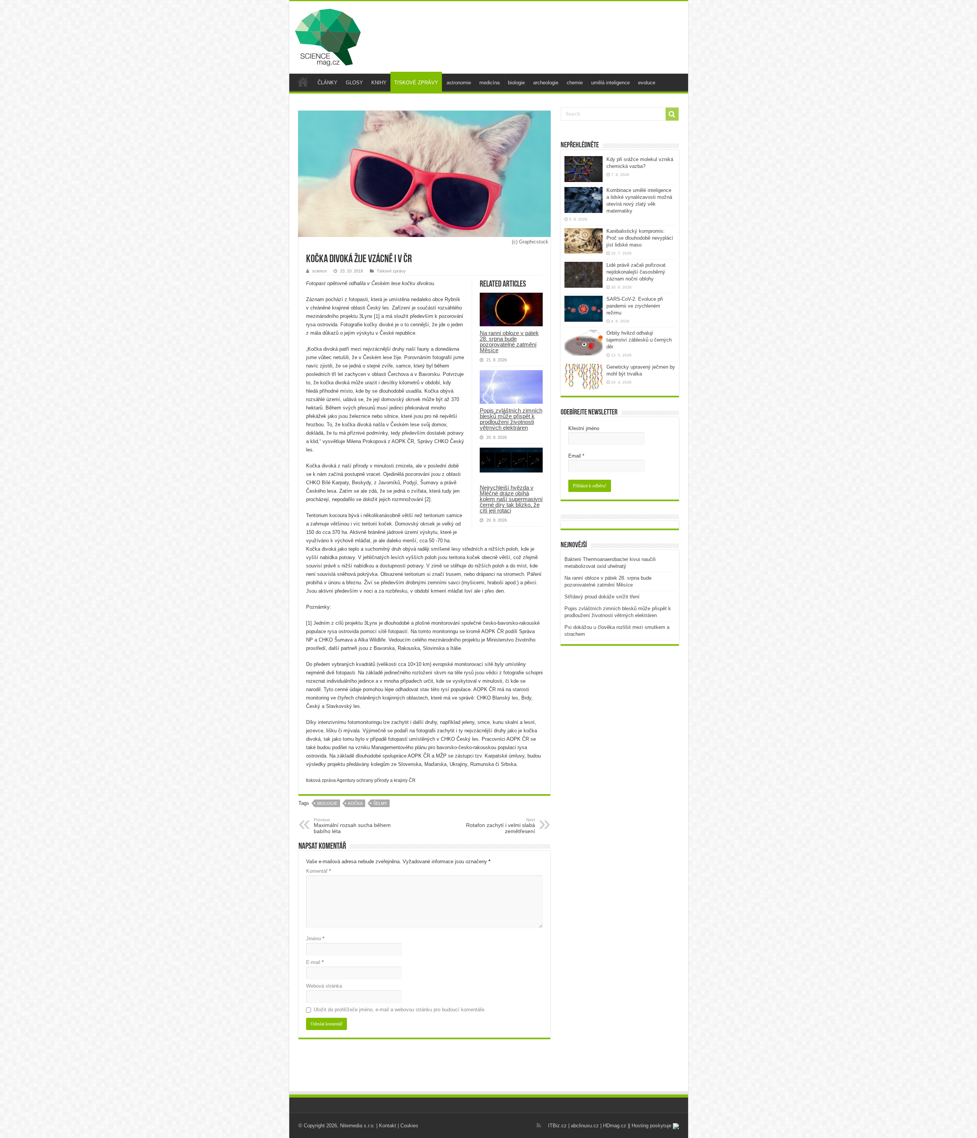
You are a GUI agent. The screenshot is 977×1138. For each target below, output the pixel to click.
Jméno (315, 938)
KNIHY (379, 82)
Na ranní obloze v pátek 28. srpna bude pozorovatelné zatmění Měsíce (509, 341)
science (319, 271)
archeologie (545, 82)
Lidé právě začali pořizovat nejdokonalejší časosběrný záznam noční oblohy (636, 272)
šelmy (380, 803)
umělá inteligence (610, 82)
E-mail (315, 962)
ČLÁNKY (327, 82)
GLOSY (354, 82)
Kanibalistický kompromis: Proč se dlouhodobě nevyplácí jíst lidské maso (639, 238)
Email (576, 456)
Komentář (318, 871)
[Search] (672, 114)
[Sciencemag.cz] (328, 36)
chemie (575, 82)
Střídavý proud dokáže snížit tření (602, 597)
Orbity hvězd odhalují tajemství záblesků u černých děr (639, 340)
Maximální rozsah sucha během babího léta (352, 825)
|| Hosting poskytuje (650, 1125)
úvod (303, 82)
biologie (516, 82)
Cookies (409, 1125)
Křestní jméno (583, 428)
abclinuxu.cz (585, 1125)
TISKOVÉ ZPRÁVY (416, 82)
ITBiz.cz (557, 1125)
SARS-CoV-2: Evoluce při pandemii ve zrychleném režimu (634, 306)
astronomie (459, 82)
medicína (489, 82)
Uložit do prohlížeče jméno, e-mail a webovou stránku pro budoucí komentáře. (400, 1009)
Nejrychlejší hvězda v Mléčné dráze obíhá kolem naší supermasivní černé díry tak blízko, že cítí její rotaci (511, 499)
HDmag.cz (614, 1125)
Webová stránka (324, 986)
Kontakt (387, 1125)
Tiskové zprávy (391, 271)
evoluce (646, 82)
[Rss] (539, 1125)
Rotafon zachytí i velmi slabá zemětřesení (500, 825)
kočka (355, 803)
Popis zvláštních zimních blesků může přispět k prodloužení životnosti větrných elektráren (511, 419)
